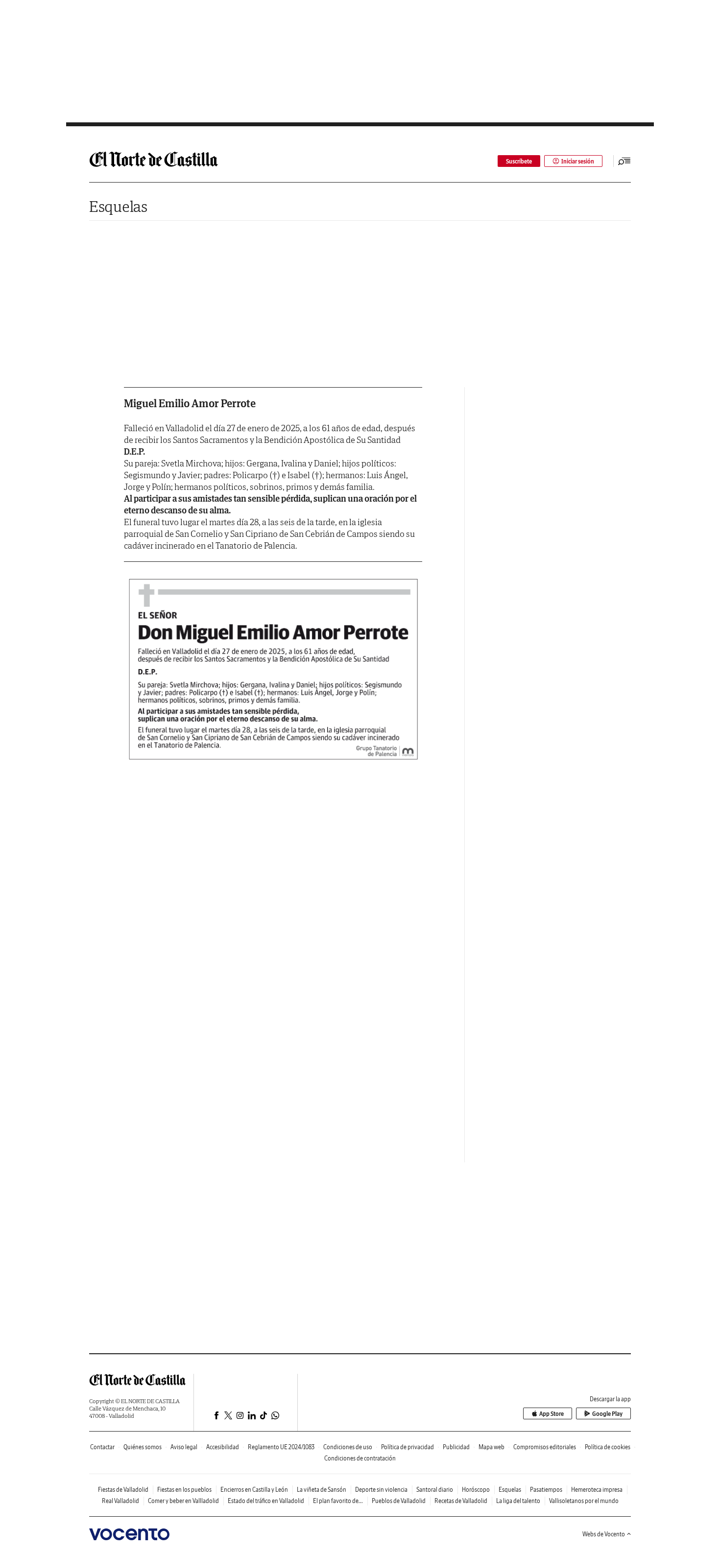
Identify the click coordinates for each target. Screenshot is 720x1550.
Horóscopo (476, 1489)
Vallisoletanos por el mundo (584, 1500)
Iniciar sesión (577, 161)
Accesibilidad (222, 1447)
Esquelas (118, 206)
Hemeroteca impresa (597, 1489)
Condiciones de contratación (360, 1458)
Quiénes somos (142, 1447)
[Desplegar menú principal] (624, 161)
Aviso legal (183, 1447)
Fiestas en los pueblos (184, 1489)
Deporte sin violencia (381, 1489)
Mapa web (491, 1447)
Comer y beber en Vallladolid (183, 1500)
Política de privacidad (407, 1447)
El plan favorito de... (338, 1500)
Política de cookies (607, 1447)
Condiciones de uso (347, 1447)
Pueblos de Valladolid (399, 1500)
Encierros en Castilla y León (254, 1489)
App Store (551, 1413)
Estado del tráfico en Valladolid (266, 1500)
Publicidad (456, 1447)
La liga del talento (518, 1500)
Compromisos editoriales (544, 1447)
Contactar (102, 1447)
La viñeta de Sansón (321, 1489)
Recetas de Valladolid (460, 1500)
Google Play (607, 1413)
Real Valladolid (120, 1500)
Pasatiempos (546, 1489)
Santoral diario (434, 1489)
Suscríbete (519, 161)
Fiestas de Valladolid (123, 1489)
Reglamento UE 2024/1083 (281, 1447)
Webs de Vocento (603, 1534)
